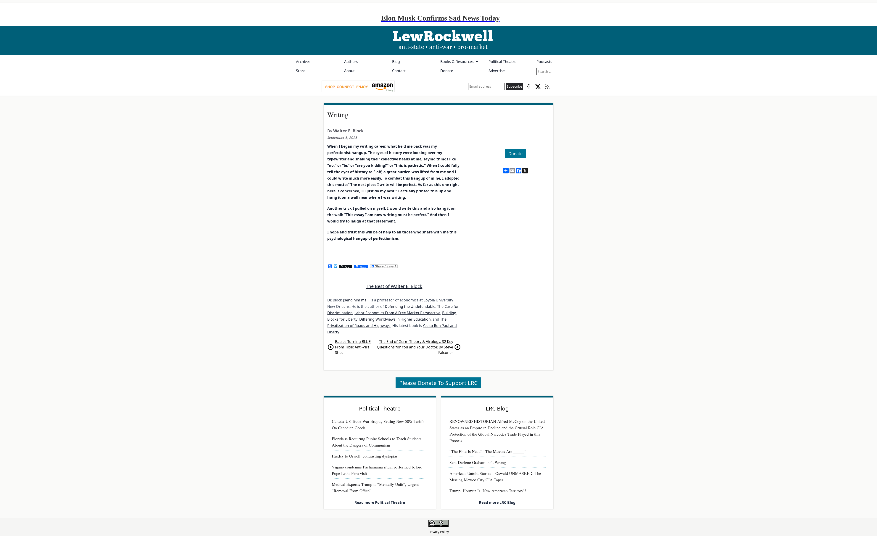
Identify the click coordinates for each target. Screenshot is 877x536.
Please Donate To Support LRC (438, 383)
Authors (351, 61)
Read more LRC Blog (497, 502)
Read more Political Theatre (379, 502)
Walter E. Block (348, 130)
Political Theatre (502, 61)
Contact (399, 70)
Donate (446, 70)
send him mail (356, 300)
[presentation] (358, 86)
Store (300, 70)
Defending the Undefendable (410, 306)
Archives (303, 61)
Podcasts (544, 61)
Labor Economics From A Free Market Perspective (397, 312)
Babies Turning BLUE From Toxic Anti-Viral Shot (353, 347)
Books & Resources (457, 61)
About (349, 70)
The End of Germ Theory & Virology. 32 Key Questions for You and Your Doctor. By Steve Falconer (415, 347)
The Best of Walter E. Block (394, 286)
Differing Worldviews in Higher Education (395, 319)
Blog (396, 61)
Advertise (497, 70)
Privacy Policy (438, 532)
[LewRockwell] (438, 40)
